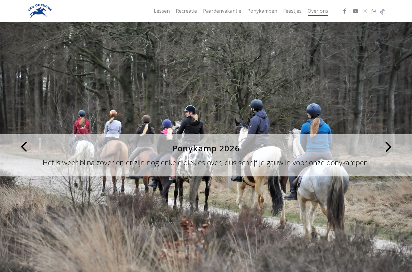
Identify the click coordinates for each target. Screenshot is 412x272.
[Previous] (12, 146)
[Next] (400, 146)
